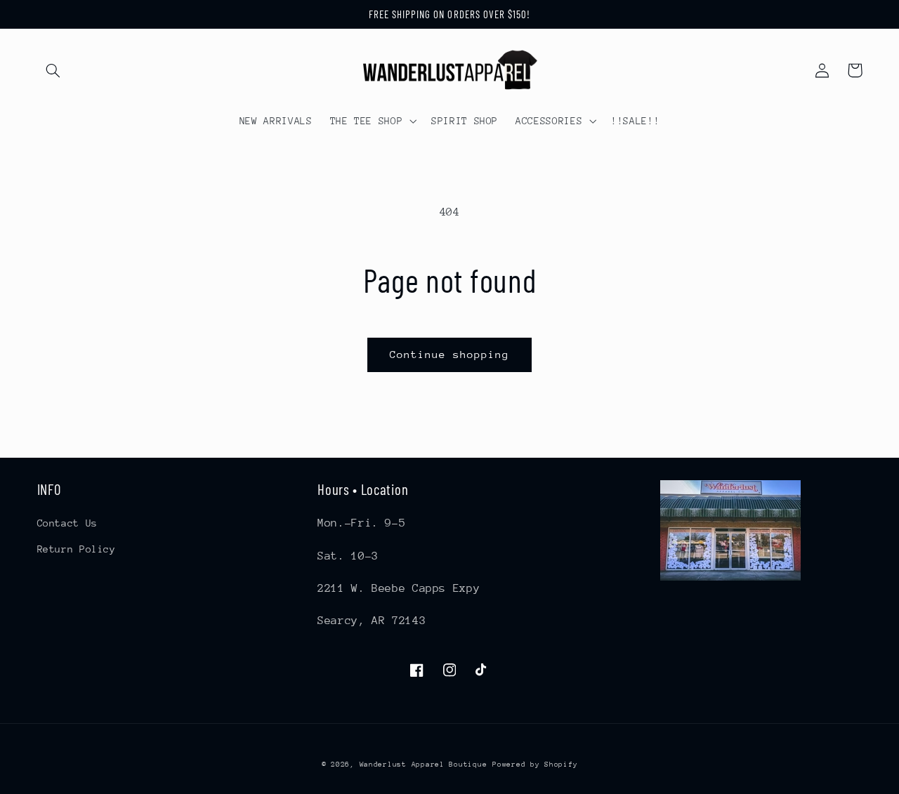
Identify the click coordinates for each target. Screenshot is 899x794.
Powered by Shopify (534, 764)
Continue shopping (450, 354)
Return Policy (76, 549)
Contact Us (67, 523)
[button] (53, 70)
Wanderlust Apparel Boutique (423, 764)
